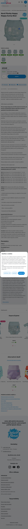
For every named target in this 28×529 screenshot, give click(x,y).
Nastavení (14, 273)
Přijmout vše (21, 273)
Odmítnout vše (7, 273)
